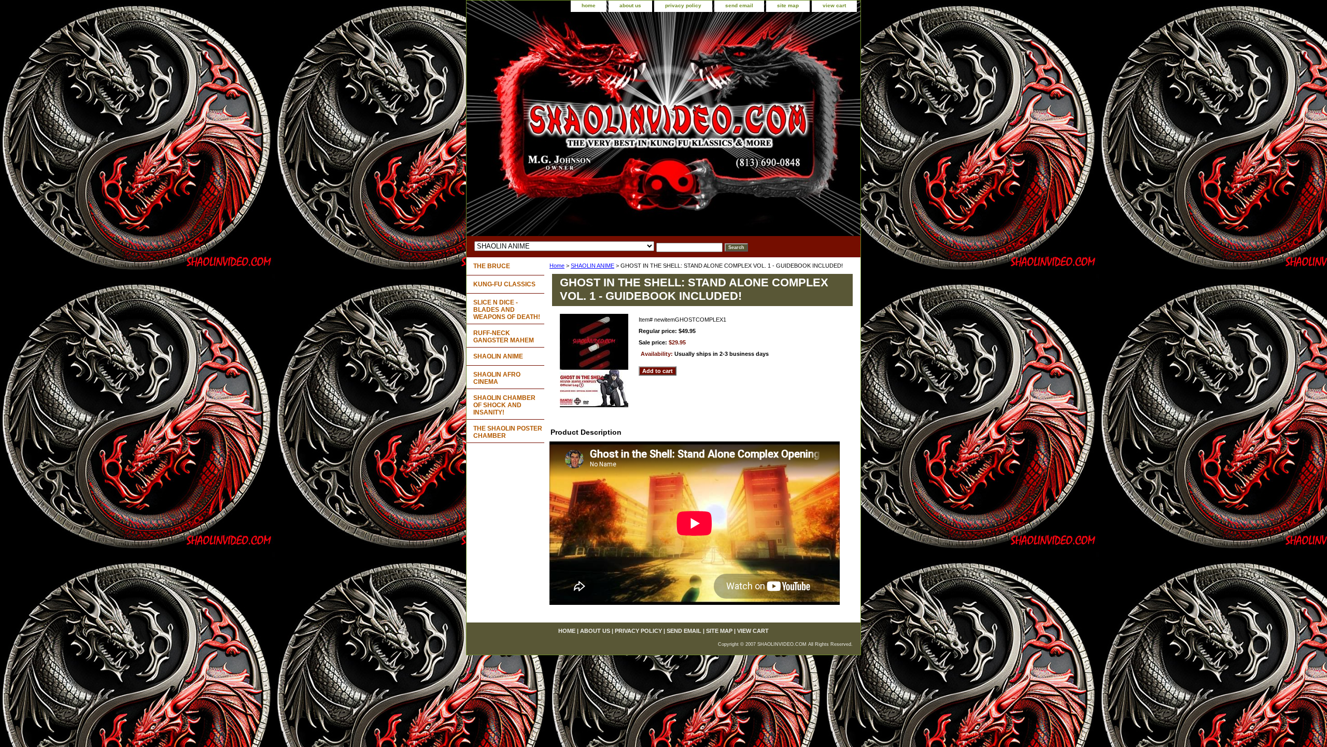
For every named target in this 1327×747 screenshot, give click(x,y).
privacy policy (683, 5)
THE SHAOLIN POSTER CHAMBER (507, 432)
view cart (834, 5)
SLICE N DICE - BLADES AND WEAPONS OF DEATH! (506, 310)
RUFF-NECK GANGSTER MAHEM (503, 336)
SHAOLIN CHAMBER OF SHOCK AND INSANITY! (504, 405)
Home (556, 265)
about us (630, 5)
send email (739, 5)
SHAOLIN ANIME (592, 265)
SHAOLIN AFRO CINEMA (496, 378)
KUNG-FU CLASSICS (504, 284)
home (589, 5)
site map (788, 5)
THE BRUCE (491, 266)
